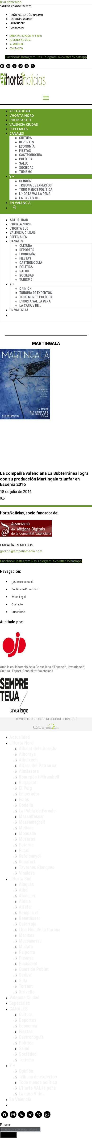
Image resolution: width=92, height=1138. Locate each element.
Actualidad (19, 111)
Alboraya (27, 754)
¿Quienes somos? (22, 19)
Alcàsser (27, 895)
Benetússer (29, 918)
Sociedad (26, 168)
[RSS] (14, 66)
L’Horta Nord (21, 115)
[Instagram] (8, 66)
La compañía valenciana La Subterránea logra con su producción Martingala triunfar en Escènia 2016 (44, 479)
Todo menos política (35, 189)
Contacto (17, 27)
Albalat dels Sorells (37, 748)
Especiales (18, 129)
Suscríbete (18, 23)
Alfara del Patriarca (37, 765)
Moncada (27, 833)
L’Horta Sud (20, 120)
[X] (27, 66)
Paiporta (27, 952)
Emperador (29, 794)
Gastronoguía (30, 155)
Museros (27, 839)
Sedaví (25, 975)
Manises (26, 935)
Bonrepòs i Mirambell (39, 777)
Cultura (25, 138)
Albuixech (28, 760)
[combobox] (20, 1129)
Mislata (26, 946)
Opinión (25, 181)
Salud (24, 163)
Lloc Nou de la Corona (39, 929)
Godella (26, 805)
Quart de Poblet (34, 969)
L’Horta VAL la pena (37, 1088)
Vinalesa (27, 873)
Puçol (24, 850)
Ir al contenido (10, 2)
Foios (24, 799)
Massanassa (30, 941)
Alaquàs (26, 884)
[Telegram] (20, 66)
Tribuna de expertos (35, 185)
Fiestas (25, 151)
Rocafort (27, 862)
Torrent (26, 986)
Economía (27, 146)
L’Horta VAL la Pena (34, 194)
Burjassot (28, 782)
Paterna (26, 845)
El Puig (25, 788)
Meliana (26, 828)
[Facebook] (2, 66)
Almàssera (29, 771)
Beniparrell (29, 912)
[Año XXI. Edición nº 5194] (27, 15)
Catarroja (27, 924)
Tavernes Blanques (36, 867)
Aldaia (25, 901)
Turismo (25, 172)
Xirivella (26, 992)
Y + (11, 176)
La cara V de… (30, 198)
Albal (24, 890)
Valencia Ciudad (23, 124)
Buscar (14, 207)
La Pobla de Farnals (37, 811)
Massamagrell (32, 822)
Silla (23, 980)
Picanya (26, 958)
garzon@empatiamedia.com (21, 551)
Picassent (28, 963)
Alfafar (25, 907)
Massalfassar (31, 816)
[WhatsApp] (33, 66)
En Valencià (19, 202)
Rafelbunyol (30, 856)
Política (26, 159)
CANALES (18, 1009)
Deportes (26, 142)
